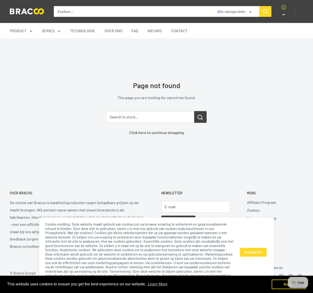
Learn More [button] (158, 284)
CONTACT (179, 30)
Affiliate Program (261, 202)
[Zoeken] (265, 11)
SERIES (48, 30)
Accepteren (253, 252)
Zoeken (253, 210)
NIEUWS (154, 30)
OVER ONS (113, 30)
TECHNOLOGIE (82, 30)
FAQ (135, 30)
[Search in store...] (200, 117)
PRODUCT (18, 30)
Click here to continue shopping (156, 132)
